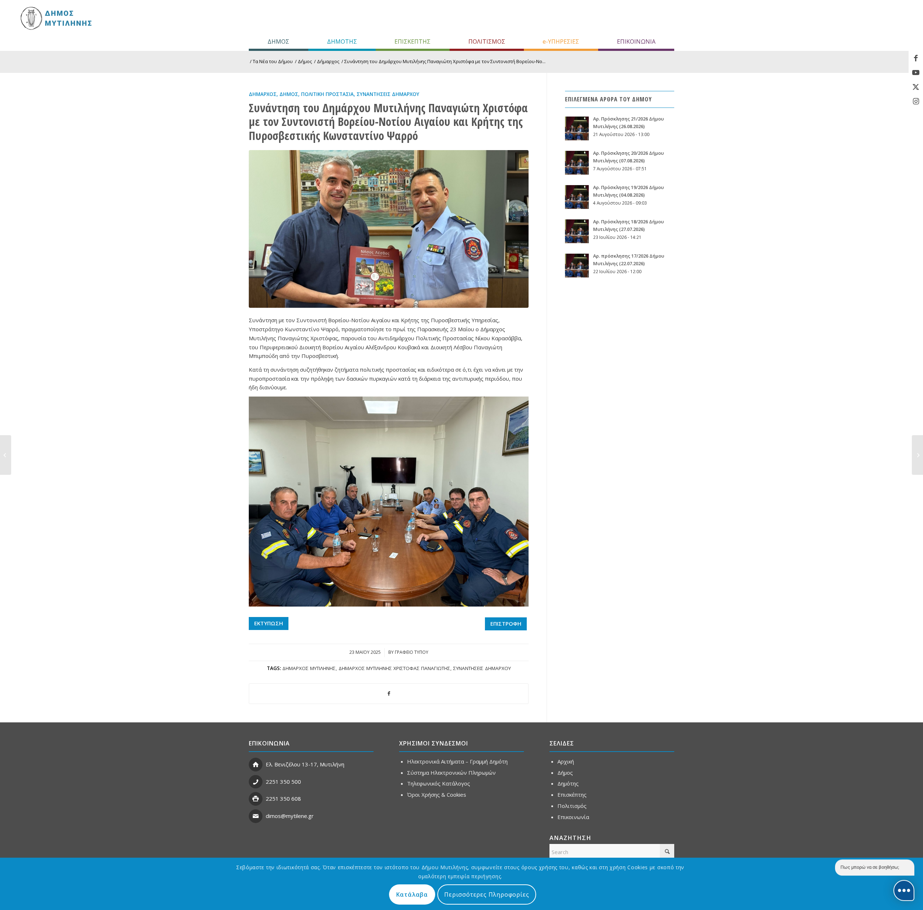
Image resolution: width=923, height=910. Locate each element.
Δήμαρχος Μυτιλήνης (309, 668)
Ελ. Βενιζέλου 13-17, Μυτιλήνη (305, 764)
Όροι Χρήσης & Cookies (436, 794)
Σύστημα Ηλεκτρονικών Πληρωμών (451, 772)
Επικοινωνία (573, 817)
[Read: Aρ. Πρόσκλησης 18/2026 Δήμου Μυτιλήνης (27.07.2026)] (577, 231)
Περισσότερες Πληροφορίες (486, 894)
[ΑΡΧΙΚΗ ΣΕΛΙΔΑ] (55, 18)
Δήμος (288, 94)
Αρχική (565, 761)
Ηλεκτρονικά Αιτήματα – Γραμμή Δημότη (457, 761)
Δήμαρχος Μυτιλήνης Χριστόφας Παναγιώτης (394, 668)
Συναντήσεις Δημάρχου (388, 94)
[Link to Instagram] (916, 101)
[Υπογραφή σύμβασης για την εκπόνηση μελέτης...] (5, 455)
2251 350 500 (283, 781)
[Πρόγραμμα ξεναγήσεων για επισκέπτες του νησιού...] (917, 455)
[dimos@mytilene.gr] (255, 816)
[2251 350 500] (255, 782)
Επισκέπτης (572, 794)
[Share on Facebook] (388, 694)
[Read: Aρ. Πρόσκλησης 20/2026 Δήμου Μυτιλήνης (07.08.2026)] (577, 163)
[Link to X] (916, 87)
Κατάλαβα (412, 894)
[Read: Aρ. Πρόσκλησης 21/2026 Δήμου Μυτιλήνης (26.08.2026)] (577, 128)
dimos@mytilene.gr (290, 815)
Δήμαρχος (263, 94)
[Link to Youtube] (916, 72)
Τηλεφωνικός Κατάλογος (438, 783)
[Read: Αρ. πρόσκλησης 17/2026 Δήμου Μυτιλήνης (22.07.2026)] (577, 265)
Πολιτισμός (572, 805)
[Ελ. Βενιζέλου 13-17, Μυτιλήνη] (255, 764)
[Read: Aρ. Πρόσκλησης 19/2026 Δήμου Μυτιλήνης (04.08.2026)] (577, 197)
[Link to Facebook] (916, 58)
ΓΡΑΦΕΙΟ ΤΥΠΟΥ (411, 652)
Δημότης (568, 783)
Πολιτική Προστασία (327, 94)
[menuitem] (278, 41)
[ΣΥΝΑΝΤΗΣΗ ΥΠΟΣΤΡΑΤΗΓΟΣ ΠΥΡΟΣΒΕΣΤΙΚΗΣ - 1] (389, 229)
